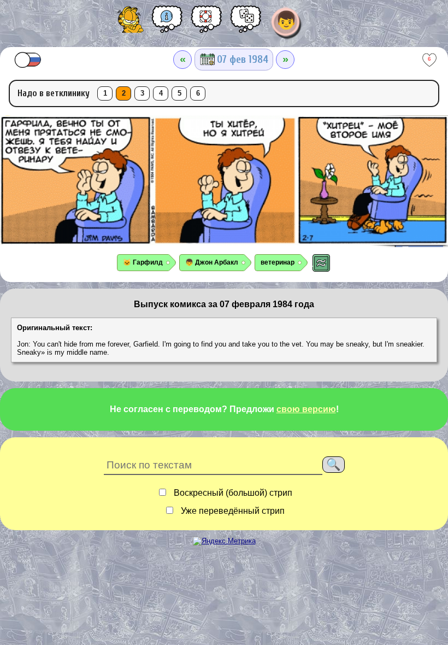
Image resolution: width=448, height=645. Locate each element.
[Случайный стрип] (245, 22)
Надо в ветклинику (53, 93)
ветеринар (277, 262)
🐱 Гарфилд (143, 262)
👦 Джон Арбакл (211, 262)
